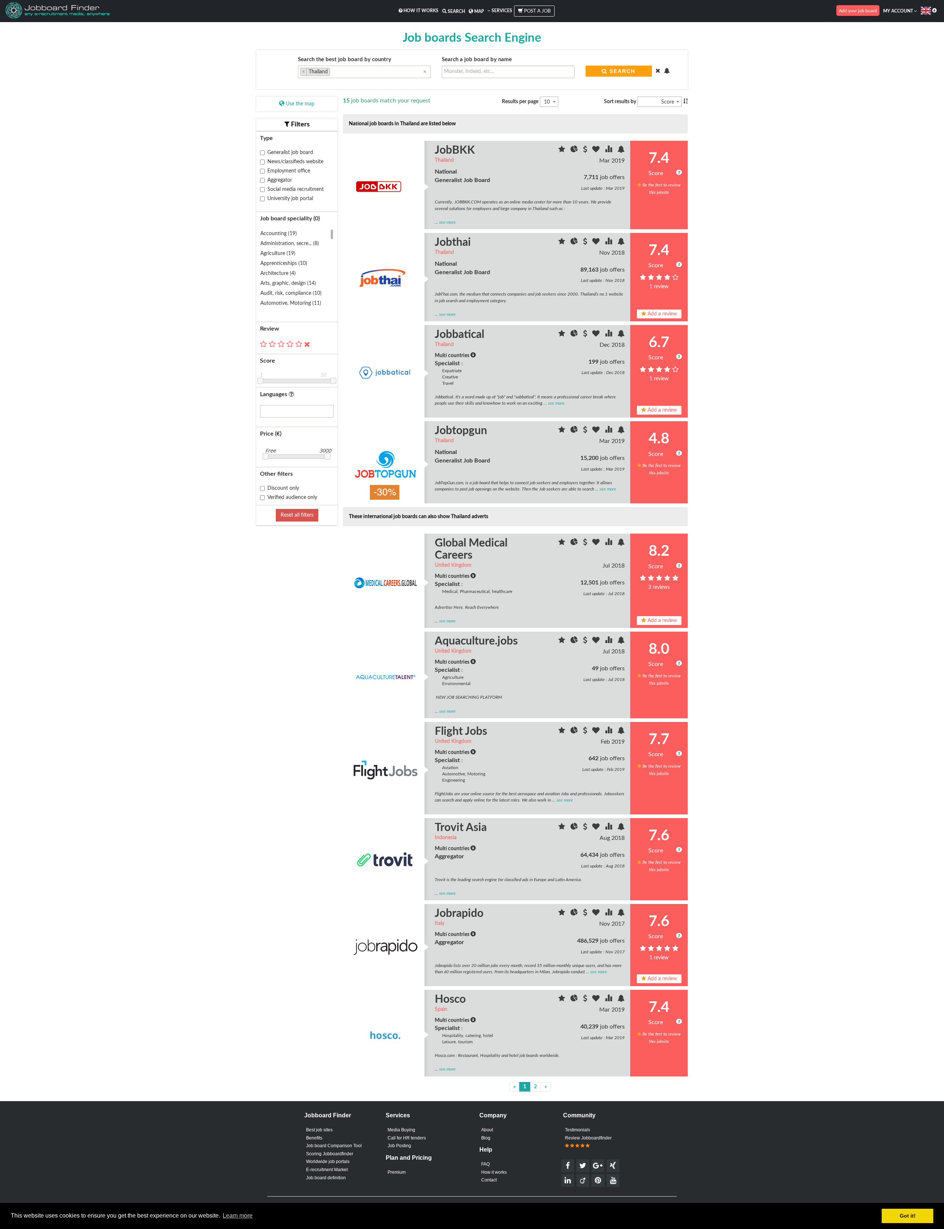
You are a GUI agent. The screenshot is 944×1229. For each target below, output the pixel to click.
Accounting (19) (278, 233)
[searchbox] (334, 72)
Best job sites (319, 1129)
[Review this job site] (562, 150)
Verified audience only (292, 497)
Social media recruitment (295, 189)
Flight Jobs (461, 731)
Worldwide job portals (328, 1161)
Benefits (314, 1138)
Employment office (288, 171)
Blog (485, 1138)
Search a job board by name (477, 59)
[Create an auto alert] (621, 150)
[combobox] (364, 72)
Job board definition (326, 1177)
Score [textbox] (667, 102)
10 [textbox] (547, 102)
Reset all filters (297, 515)
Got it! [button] (908, 1216)
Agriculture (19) (277, 253)
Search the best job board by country (344, 59)
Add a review (661, 314)
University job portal (290, 198)
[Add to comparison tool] (609, 150)
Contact (489, 1180)
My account (898, 11)
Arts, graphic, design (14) (288, 283)
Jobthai (453, 242)
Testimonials (577, 1129)
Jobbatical (459, 334)
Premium (397, 1172)
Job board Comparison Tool (334, 1145)
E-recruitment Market (327, 1169)
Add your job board (858, 10)
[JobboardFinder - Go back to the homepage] (57, 11)
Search (456, 11)
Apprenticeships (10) (283, 263)
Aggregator (279, 180)
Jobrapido (459, 913)
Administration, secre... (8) (289, 243)
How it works (420, 10)
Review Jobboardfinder (588, 1138)
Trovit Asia (461, 827)
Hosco (450, 999)
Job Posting (399, 1145)
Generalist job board (290, 152)
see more (447, 222)
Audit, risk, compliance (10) (291, 293)
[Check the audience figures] (574, 150)
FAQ (485, 1164)
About (487, 1129)
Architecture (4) (278, 273)
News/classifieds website (295, 161)
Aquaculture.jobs (476, 641)
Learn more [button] (238, 1215)
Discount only (283, 488)
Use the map (299, 104)
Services (501, 10)
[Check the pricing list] (586, 150)
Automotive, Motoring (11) (290, 303)
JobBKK (455, 150)
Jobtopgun (461, 430)
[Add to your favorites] (596, 150)
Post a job (537, 11)
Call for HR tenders (407, 1138)
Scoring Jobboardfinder (329, 1153)
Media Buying (401, 1129)
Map (478, 11)
